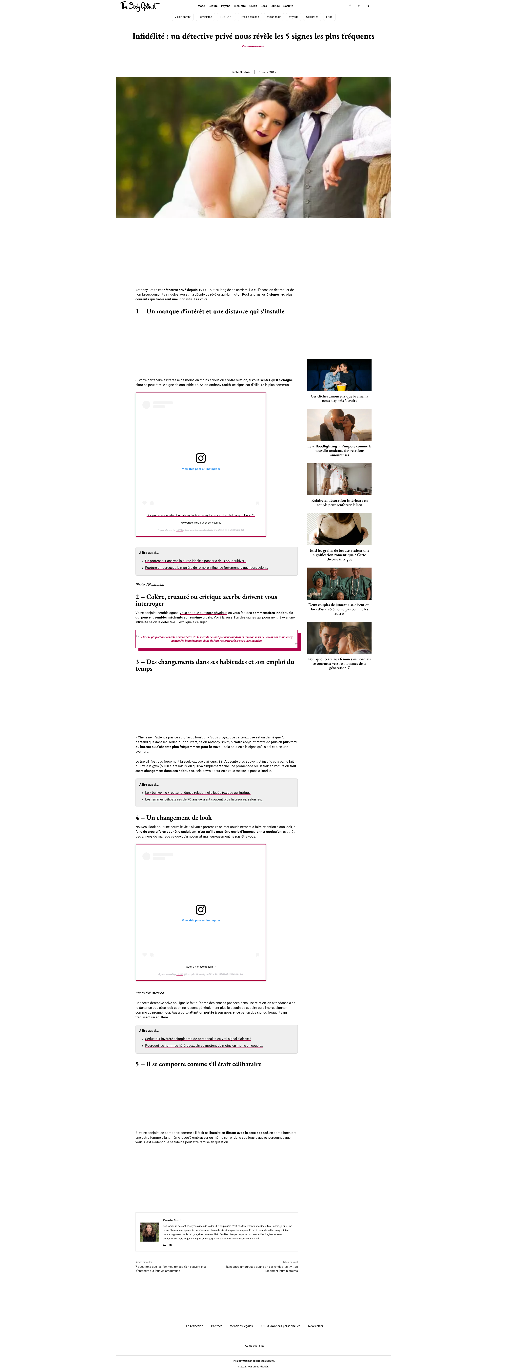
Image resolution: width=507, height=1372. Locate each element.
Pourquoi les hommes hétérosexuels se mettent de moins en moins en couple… (204, 1045)
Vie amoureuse (253, 46)
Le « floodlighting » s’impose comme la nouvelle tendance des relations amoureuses (339, 450)
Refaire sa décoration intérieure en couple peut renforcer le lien (339, 502)
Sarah (179, 529)
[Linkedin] (164, 1244)
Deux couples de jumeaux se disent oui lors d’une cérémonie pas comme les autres (339, 609)
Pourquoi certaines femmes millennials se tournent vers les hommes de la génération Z (339, 663)
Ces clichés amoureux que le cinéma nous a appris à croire (339, 398)
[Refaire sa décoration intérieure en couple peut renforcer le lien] (339, 479)
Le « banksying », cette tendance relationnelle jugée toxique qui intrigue (198, 793)
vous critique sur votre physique (203, 613)
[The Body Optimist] (140, 6)
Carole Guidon (240, 72)
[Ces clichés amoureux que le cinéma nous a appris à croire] (339, 375)
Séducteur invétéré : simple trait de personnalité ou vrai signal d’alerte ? (198, 1039)
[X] (249, 57)
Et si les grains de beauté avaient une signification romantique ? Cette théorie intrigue (339, 555)
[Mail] (170, 1244)
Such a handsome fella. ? (201, 966)
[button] (367, 6)
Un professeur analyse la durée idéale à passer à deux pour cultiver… (195, 561)
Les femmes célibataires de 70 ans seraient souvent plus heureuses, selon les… (204, 799)
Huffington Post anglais (243, 294)
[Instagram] (358, 6)
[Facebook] (350, 6)
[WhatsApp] (258, 57)
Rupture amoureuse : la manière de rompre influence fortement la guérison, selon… (206, 568)
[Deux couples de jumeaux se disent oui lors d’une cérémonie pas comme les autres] (339, 584)
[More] (267, 57)
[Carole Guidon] (149, 1232)
